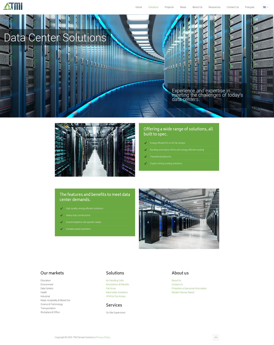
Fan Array (111, 288)
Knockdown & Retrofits (117, 284)
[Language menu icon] (265, 7)
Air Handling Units (115, 280)
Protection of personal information (189, 288)
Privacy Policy (103, 337)
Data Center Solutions (117, 292)
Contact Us (177, 284)
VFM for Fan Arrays (116, 296)
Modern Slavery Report (183, 292)
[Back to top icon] (215, 337)
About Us (176, 280)
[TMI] (13, 7)
